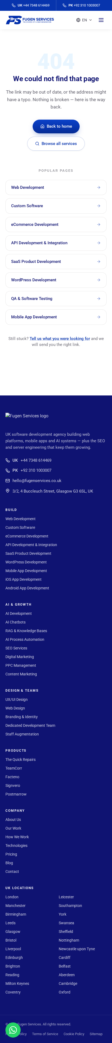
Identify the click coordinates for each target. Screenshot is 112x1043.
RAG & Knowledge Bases (26, 631)
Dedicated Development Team (30, 725)
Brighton (12, 966)
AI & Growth (18, 604)
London (11, 897)
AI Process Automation (24, 639)
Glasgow (12, 931)
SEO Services (16, 648)
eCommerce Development (26, 536)
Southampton (70, 905)
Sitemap (96, 1034)
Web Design (15, 708)
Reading (12, 975)
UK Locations (19, 888)
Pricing (11, 854)
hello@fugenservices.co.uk (37, 480)
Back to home (59, 126)
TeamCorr (13, 768)
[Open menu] (101, 20)
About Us (13, 819)
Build (11, 510)
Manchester (15, 905)
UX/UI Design (16, 699)
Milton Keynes (17, 983)
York (62, 914)
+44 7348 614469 (32, 460)
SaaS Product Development (28, 553)
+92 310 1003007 (32, 470)
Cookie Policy (74, 1034)
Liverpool (13, 949)
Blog (9, 863)
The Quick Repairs (20, 759)
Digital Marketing (19, 657)
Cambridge (68, 983)
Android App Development (27, 588)
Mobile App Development (26, 571)
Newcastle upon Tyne (77, 949)
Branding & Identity (21, 717)
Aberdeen (67, 975)
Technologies (16, 845)
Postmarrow (16, 794)
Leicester (66, 897)
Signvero (12, 785)
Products (15, 750)
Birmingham (15, 914)
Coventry (13, 992)
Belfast (65, 966)
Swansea (66, 923)
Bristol (10, 940)
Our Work (13, 828)
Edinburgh (14, 957)
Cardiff (64, 957)
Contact (12, 871)
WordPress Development (26, 562)
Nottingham (69, 940)
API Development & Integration (31, 545)
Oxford (64, 992)
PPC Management (20, 665)
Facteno (12, 777)
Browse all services (59, 143)
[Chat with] (13, 1030)
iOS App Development (23, 579)
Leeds (10, 923)
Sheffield (66, 931)
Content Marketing (21, 674)
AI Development (18, 613)
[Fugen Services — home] (29, 20)
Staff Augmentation (22, 734)
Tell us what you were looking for (60, 338)
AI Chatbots (15, 622)
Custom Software (20, 527)
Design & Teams (22, 690)
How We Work (17, 837)
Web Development (20, 519)
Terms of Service (45, 1034)
